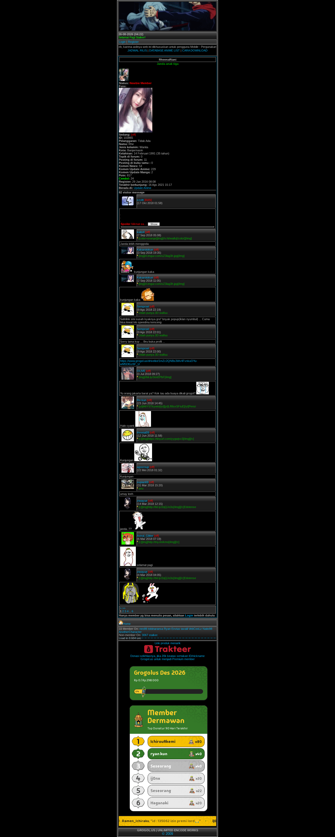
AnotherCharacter (130, 631)
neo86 (143, 628)
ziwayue (142, 500)
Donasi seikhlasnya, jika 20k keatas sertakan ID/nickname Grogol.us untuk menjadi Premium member (167, 657)
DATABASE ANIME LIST (164, 50)
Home (127, 623)
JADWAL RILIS (137, 50)
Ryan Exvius (172, 628)
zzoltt (140, 199)
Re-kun (141, 400)
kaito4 (140, 232)
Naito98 (207, 628)
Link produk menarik (168, 643)
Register (133, 41)
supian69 (142, 482)
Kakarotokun (145, 249)
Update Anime (142, 187)
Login (122, 41)
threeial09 (143, 432)
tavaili (184, 628)
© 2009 (167, 834)
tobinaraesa (155, 628)
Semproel (143, 306)
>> (123, 608)
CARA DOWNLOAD (195, 50)
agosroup (143, 467)
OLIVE (141, 370)
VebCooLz (195, 628)
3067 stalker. (150, 635)
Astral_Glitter (145, 535)
